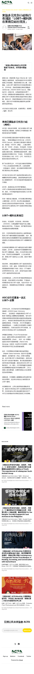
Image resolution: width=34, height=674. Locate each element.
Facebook (21, 656)
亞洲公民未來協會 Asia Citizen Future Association (17, 26)
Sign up (5, 656)
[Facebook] (19, 644)
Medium (12, 656)
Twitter (28, 656)
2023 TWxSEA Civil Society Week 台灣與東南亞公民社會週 (16, 10)
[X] (15, 644)
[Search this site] (28, 2)
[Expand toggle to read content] (29, 65)
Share (29, 27)
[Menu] (31, 2)
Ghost (21, 660)
